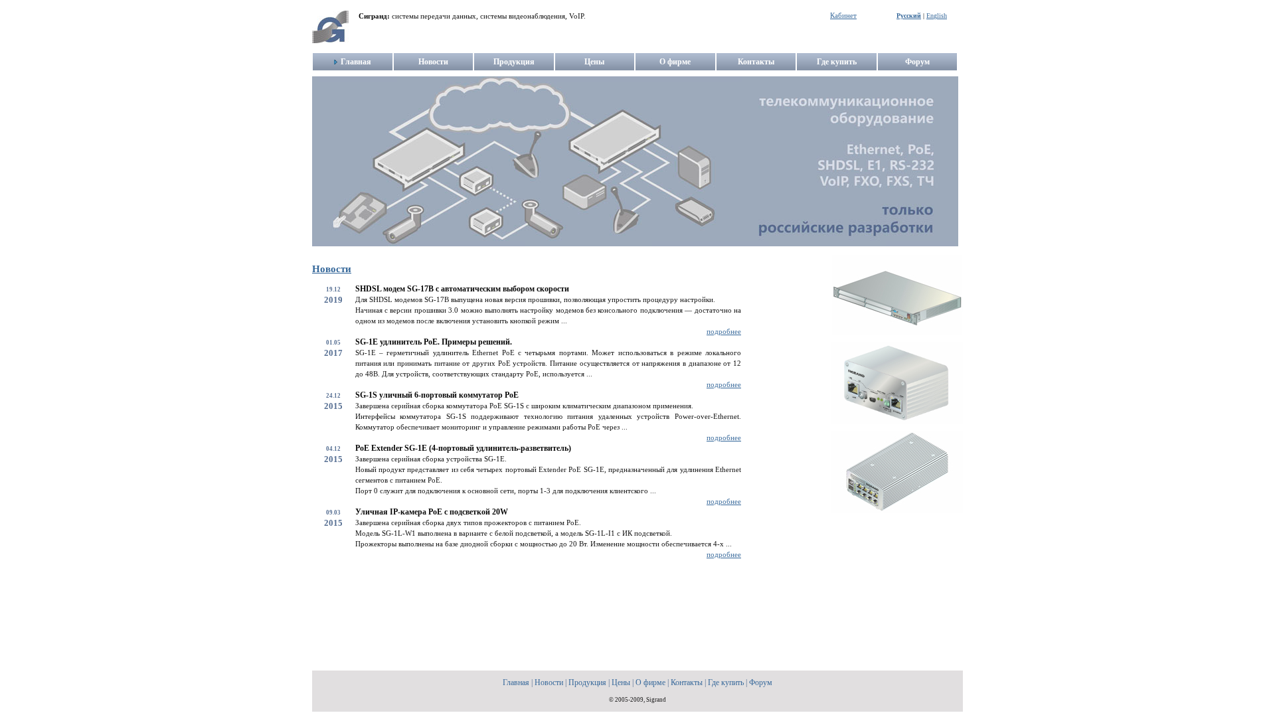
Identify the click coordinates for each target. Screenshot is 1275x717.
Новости (331, 269)
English (936, 15)
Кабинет (843, 15)
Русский (908, 15)
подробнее (724, 331)
